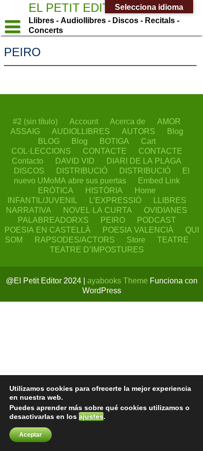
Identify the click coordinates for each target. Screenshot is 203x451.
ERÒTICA (55, 190)
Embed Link (159, 180)
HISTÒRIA (104, 190)
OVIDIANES (165, 210)
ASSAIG (25, 131)
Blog (175, 131)
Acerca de (127, 121)
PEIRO (113, 220)
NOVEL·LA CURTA (97, 210)
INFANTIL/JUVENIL (42, 200)
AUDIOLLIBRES (81, 131)
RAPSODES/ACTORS (74, 239)
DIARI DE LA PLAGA (143, 161)
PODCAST (156, 220)
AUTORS (138, 131)
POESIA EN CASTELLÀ (47, 230)
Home (145, 190)
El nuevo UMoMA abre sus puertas (102, 175)
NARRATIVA (28, 210)
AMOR (169, 121)
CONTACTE (105, 151)
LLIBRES (169, 200)
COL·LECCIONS (41, 151)
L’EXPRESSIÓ (115, 200)
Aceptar (30, 434)
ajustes (91, 416)
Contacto (27, 161)
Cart (148, 141)
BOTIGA (114, 141)
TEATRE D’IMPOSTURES (97, 249)
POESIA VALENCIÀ (137, 230)
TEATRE (173, 239)
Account (83, 121)
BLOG (49, 141)
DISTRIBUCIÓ (81, 170)
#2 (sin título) (35, 121)
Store (136, 239)
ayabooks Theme (118, 280)
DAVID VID (75, 161)
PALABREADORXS (53, 220)
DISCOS (29, 170)
